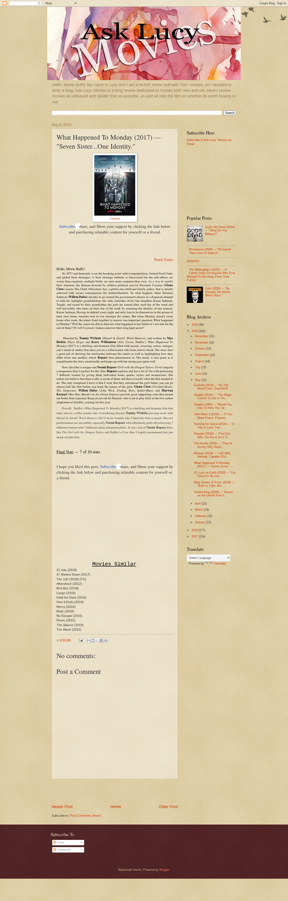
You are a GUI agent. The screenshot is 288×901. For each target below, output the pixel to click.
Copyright (115, 218)
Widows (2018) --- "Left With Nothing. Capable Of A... (212, 455)
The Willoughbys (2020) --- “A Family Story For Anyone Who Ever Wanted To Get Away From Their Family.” (211, 275)
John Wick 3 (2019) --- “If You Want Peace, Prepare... (213, 415)
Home (115, 806)
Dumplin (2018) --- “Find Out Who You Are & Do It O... (212, 435)
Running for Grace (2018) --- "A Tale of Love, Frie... (214, 425)
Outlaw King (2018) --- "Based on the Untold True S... (213, 493)
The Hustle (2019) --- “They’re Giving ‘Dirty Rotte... (213, 445)
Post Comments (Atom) (85, 815)
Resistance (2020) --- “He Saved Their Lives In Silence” (210, 251)
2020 (195, 324)
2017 (195, 536)
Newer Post (62, 806)
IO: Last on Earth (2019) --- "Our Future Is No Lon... (215, 474)
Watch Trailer (163, 259)
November (202, 342)
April (198, 503)
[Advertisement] (114, 791)
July (198, 367)
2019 (195, 331)
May (198, 380)
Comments (63, 849)
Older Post (168, 806)
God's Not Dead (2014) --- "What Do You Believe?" (220, 230)
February (201, 516)
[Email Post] (80, 640)
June (198, 373)
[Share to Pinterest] (106, 640)
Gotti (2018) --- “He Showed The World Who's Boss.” (217, 292)
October (200, 348)
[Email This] (88, 640)
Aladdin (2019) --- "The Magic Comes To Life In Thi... (213, 396)
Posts (60, 842)
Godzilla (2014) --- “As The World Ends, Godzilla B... (212, 386)
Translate (220, 563)
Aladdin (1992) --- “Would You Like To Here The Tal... (213, 406)
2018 (195, 530)
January (200, 522)
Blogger (164, 869)
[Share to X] (97, 640)
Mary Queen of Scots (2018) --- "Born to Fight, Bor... (214, 484)
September (202, 355)
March (199, 509)
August (200, 361)
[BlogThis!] (93, 640)
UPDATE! (193, 261)
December (202, 336)
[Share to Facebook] (101, 640)
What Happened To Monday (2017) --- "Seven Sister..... (213, 464)
